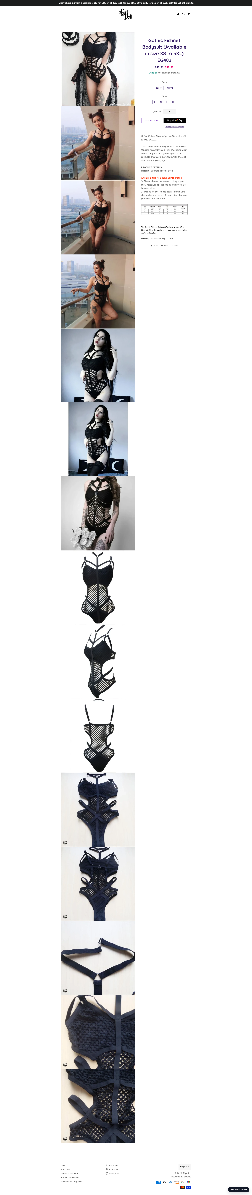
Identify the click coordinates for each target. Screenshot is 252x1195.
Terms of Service (69, 1173)
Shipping (152, 73)
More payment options (175, 127)
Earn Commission (69, 1177)
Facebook (113, 1165)
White (170, 88)
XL (173, 102)
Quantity (157, 111)
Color (164, 82)
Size (164, 96)
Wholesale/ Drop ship (71, 1181)
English (183, 1166)
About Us (65, 1169)
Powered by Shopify (181, 1176)
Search (64, 1165)
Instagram (113, 1173)
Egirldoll (187, 1173)
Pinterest (113, 1169)
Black (159, 88)
